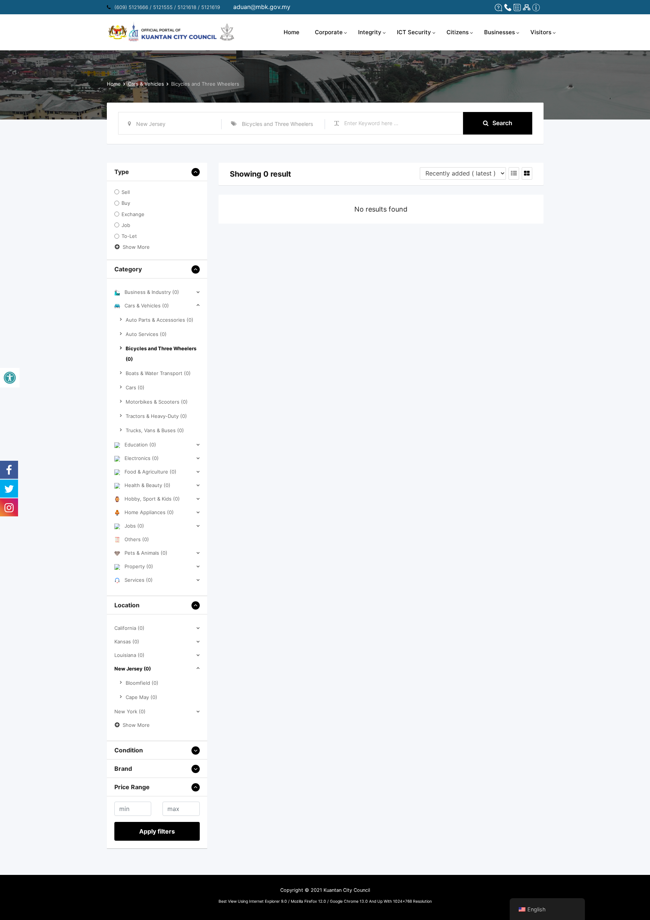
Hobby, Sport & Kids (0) (152, 499)
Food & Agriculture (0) (150, 472)
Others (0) (137, 539)
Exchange (132, 214)
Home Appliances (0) (149, 512)
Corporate (329, 32)
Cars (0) (135, 387)
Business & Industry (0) (152, 292)
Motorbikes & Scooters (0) (157, 402)
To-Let (129, 236)
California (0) (129, 628)
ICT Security (414, 32)
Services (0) (139, 580)
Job (125, 225)
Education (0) (140, 445)
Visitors (540, 32)
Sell (125, 192)
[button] (10, 377)
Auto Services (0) (146, 334)
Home (291, 32)
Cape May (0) (141, 697)
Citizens (457, 32)
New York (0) (130, 711)
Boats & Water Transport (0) (158, 373)
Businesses (499, 32)
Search (502, 123)
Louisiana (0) (129, 655)
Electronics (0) (142, 458)
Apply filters (157, 831)
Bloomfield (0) (142, 683)
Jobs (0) (134, 526)
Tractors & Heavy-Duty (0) (156, 416)
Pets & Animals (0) (146, 553)
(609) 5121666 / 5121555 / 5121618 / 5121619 (167, 7)
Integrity (369, 32)
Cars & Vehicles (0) (147, 306)
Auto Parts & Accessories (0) (159, 320)
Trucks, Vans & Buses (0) (155, 430)
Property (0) (139, 566)
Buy (125, 203)
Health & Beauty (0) (147, 485)
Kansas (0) (126, 642)
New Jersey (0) (132, 669)
